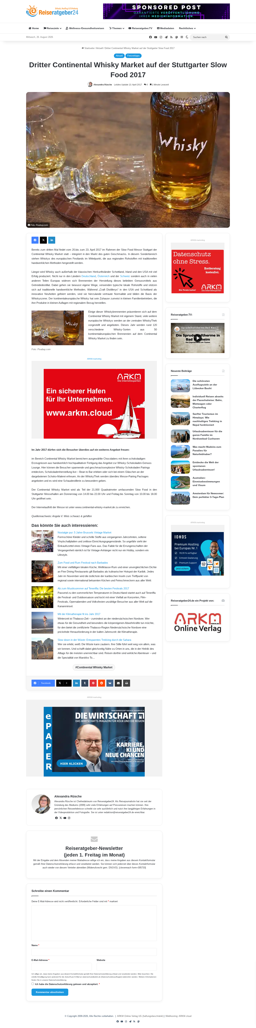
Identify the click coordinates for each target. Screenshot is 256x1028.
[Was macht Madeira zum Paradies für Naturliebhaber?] (180, 451)
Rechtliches (186, 28)
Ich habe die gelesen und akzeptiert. (67, 984)
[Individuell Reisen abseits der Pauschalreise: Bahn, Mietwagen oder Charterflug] (180, 401)
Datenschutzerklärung (57, 864)
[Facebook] (35, 240)
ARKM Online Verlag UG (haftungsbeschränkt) (140, 1016)
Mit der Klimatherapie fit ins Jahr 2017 (79, 614)
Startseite (89, 48)
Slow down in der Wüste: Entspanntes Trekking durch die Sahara (94, 639)
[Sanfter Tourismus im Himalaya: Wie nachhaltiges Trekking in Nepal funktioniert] (180, 418)
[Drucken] (126, 683)
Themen (116, 28)
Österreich (104, 276)
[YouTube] (65, 818)
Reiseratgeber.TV (141, 28)
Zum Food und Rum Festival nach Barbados (83, 562)
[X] (43, 240)
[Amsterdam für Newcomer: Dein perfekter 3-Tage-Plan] (180, 498)
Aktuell (99, 48)
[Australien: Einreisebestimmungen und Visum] (180, 482)
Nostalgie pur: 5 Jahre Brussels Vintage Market (84, 532)
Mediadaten (167, 28)
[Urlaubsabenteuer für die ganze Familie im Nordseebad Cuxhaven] (180, 436)
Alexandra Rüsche (103, 84)
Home (35, 28)
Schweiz (125, 276)
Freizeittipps (133, 55)
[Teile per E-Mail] (118, 683)
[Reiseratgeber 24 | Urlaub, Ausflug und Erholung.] (52, 11)
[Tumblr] (84, 683)
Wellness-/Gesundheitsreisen (86, 28)
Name (35, 945)
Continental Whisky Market (94, 667)
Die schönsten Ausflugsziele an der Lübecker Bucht (205, 385)
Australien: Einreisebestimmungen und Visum (206, 481)
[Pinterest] (93, 683)
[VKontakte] (109, 683)
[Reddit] (101, 683)
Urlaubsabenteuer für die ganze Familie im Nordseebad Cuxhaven (207, 435)
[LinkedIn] (51, 240)
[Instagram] (69, 818)
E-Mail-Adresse (40, 960)
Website (101, 960)
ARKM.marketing (94, 359)
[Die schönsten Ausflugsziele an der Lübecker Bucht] (180, 385)
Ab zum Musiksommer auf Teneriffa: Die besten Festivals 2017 (93, 588)
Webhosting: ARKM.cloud (178, 1016)
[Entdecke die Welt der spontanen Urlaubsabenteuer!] (180, 467)
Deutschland (89, 276)
